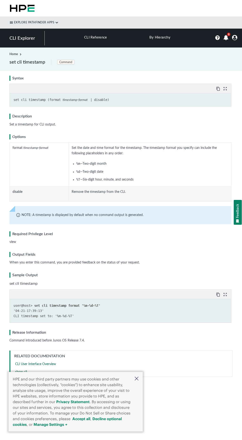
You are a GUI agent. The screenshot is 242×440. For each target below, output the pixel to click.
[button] (136, 379)
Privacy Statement (73, 401)
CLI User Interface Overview (35, 364)
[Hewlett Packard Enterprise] (21, 8)
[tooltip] (218, 88)
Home (13, 54)
